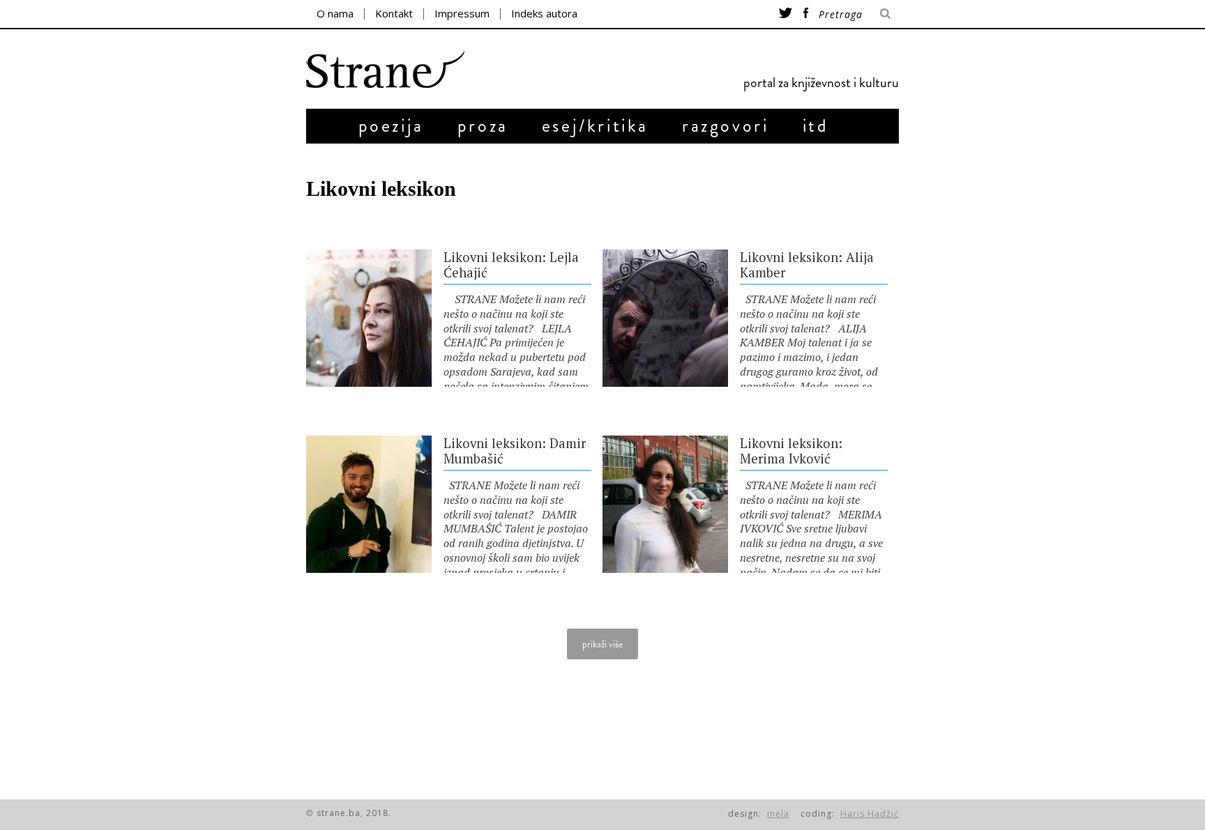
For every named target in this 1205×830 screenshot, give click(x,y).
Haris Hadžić (869, 814)
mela (778, 814)
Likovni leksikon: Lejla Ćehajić (511, 265)
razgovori (725, 126)
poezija (391, 126)
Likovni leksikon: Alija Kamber (807, 265)
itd (816, 126)
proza (482, 126)
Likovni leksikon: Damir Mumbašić (515, 451)
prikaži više (602, 644)
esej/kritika (595, 126)
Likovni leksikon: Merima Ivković (791, 451)
